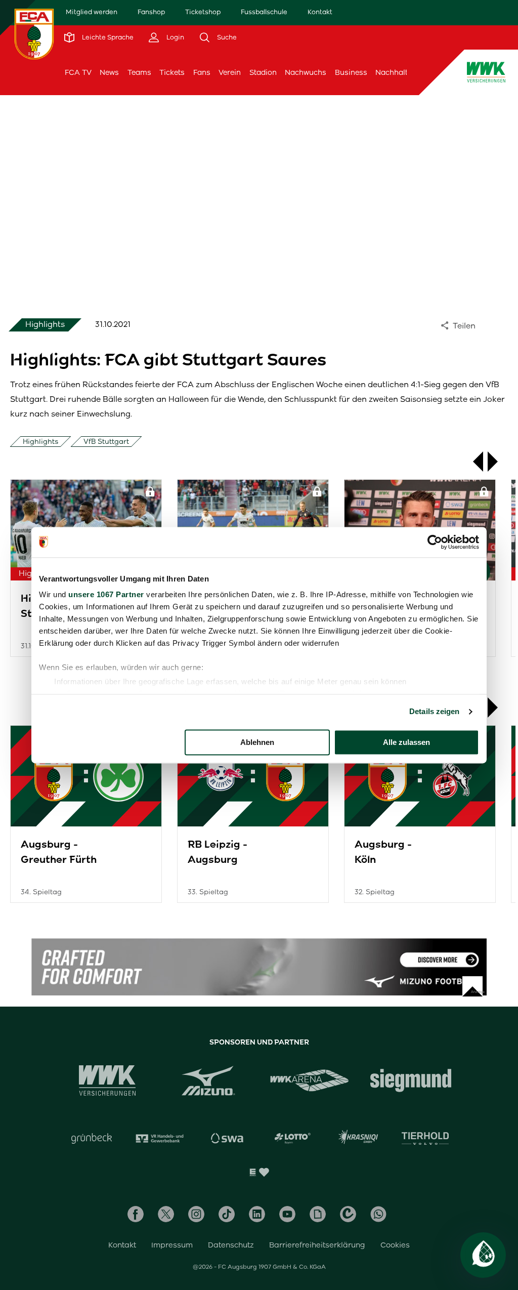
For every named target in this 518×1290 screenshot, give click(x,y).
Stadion (263, 72)
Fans (201, 72)
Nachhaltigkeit (401, 72)
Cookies (395, 1245)
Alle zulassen (406, 742)
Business (351, 72)
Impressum (172, 1245)
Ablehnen (257, 742)
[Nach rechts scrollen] (498, 461)
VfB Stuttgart (106, 441)
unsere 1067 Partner (106, 594)
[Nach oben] (472, 986)
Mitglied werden (91, 12)
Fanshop (151, 12)
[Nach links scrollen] (473, 461)
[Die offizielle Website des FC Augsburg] (34, 34)
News (109, 72)
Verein (230, 72)
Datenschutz (231, 1245)
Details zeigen (434, 711)
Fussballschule (264, 12)
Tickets (172, 72)
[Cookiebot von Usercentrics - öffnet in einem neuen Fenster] (435, 542)
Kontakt (320, 12)
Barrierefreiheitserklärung (317, 1245)
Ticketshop (203, 12)
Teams (139, 72)
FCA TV (78, 72)
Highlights (40, 441)
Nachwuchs (305, 72)
